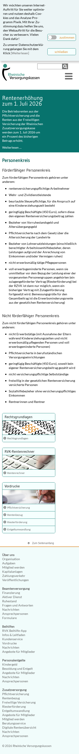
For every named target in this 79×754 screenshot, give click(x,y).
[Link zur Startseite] (21, 80)
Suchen (65, 66)
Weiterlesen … (12, 147)
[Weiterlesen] (20, 53)
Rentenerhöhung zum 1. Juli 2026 (22, 100)
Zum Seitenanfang (43, 543)
